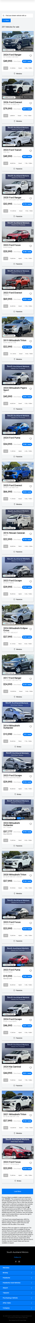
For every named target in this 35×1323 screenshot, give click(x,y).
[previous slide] (3, 41)
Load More (17, 1191)
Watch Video (28, 49)
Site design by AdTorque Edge (17, 1320)
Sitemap (25, 1317)
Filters (7, 20)
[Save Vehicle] (30, 56)
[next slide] (32, 41)
